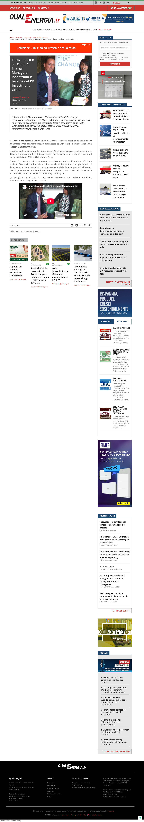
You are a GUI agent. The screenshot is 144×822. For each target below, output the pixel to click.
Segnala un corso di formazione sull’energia (16, 271)
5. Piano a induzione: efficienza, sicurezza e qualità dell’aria (111, 722)
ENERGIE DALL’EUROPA (120, 379)
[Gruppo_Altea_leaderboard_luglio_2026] (98, 19)
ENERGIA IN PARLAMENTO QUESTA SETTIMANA (120, 410)
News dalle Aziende (40, 37)
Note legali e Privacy (69, 815)
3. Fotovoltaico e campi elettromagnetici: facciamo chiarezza (114, 742)
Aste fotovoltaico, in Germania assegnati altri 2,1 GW (60, 274)
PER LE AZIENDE (80, 778)
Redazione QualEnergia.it (18, 279)
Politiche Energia (59, 30)
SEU (17, 231)
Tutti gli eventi (120, 610)
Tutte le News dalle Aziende (118, 283)
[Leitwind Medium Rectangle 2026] (115, 303)
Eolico (94, 30)
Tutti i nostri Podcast (116, 751)
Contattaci (43, 8)
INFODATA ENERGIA (18, 2)
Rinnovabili (37, 30)
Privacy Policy (5, 820)
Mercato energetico (23, 37)
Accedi (117, 2)
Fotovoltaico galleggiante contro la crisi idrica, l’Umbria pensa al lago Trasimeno (82, 274)
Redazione (15, 8)
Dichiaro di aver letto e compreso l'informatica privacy (113, 54)
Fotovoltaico (47, 30)
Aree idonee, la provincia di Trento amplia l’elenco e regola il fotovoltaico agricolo (40, 275)
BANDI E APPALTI (121, 328)
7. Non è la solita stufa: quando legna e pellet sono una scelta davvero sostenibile (114, 701)
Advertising (29, 8)
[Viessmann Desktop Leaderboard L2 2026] (51, 47)
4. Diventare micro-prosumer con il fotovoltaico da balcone (115, 732)
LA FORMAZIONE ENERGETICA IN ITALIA (121, 352)
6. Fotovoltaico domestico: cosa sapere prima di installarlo (113, 712)
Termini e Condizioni (95, 815)
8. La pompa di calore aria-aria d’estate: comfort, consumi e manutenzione (113, 690)
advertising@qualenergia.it (87, 787)
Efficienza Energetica (83, 30)
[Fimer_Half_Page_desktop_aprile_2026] (115, 473)
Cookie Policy (82, 815)
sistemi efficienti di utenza (30, 231)
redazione (110, 811)
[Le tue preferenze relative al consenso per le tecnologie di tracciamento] (140, 818)
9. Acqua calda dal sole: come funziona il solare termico (112, 680)
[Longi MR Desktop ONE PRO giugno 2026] (115, 85)
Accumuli (70, 30)
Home (12, 37)
